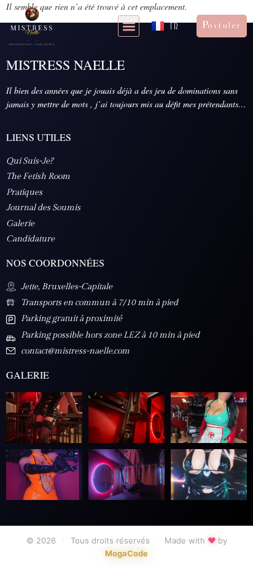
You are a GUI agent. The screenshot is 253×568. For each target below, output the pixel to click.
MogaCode (126, 553)
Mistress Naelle (65, 65)
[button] (128, 26)
